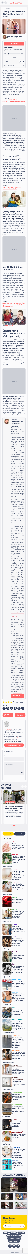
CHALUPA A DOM (17, 1092)
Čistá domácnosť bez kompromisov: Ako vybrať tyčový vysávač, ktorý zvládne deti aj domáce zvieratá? (18, 1153)
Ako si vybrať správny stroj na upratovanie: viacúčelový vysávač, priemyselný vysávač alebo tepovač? (19, 1055)
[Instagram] (10, 1246)
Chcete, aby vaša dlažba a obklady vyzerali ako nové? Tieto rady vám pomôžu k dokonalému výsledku (18, 1042)
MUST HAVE (15, 882)
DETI (13, 1008)
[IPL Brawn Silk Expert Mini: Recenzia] (21, 1205)
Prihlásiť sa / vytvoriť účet (14, 745)
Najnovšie (20, 834)
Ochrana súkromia (14, 1238)
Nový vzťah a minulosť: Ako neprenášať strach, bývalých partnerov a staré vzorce (18, 930)
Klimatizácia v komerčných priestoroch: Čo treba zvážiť (18, 1083)
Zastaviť (14, 57)
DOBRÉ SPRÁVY (16, 980)
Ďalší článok (20, 715)
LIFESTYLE (15, 854)
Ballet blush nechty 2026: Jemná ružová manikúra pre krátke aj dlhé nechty (18, 846)
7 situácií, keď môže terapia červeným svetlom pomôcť (18, 900)
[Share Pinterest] (15, 708)
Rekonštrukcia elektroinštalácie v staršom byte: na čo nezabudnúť (18, 1071)
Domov (4, 8)
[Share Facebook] (4, 708)
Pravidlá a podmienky (14, 1235)
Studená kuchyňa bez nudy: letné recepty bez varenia (19, 1135)
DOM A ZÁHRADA (17, 1020)
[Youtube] (14, 1246)
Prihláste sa (7, 729)
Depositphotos (9, 207)
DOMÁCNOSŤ (16, 1036)
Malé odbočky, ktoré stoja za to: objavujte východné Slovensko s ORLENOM (18, 984)
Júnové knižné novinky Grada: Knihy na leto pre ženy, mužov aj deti (18, 1164)
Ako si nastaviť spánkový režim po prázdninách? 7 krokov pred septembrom (18, 942)
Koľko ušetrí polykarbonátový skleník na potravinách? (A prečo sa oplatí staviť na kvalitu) (18, 1026)
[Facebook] (18, 1246)
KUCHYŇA (15, 1120)
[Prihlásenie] (2, 2)
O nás (5, 1232)
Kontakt (13, 1232)
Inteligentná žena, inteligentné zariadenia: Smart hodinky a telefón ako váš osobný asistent (18, 970)
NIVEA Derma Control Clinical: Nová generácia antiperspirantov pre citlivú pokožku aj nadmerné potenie (18, 998)
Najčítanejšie (8, 834)
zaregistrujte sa (15, 738)
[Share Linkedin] (19, 708)
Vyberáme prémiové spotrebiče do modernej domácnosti (18, 1124)
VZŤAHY (14, 924)
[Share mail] (22, 708)
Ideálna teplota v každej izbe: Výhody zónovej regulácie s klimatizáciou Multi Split (18, 1110)
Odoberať (21, 1226)
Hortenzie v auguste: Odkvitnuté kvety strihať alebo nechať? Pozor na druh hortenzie (18, 859)
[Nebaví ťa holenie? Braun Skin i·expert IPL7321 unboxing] (7, 1205)
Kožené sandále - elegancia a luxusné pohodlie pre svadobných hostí (18, 886)
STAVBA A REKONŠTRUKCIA (17, 1066)
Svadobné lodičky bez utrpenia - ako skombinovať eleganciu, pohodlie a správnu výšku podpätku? (18, 875)
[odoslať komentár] (22, 773)
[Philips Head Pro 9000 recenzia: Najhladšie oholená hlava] (21, 1196)
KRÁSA (14, 842)
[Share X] (11, 708)
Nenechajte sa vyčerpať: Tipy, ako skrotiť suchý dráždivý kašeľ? (18, 956)
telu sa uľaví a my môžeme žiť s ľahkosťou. (17, 614)
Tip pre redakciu (14, 1241)
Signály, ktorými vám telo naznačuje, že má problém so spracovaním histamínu (18, 914)
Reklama (21, 1232)
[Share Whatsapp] (7, 708)
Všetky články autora (16, 696)
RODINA (9, 8)
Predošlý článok (6, 715)
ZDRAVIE (14, 897)
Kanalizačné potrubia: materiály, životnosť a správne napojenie (18, 1097)
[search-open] (5, 2)
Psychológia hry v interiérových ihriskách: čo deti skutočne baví (17, 1012)
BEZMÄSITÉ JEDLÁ (17, 1132)
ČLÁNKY (14, 952)
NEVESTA (15, 869)
